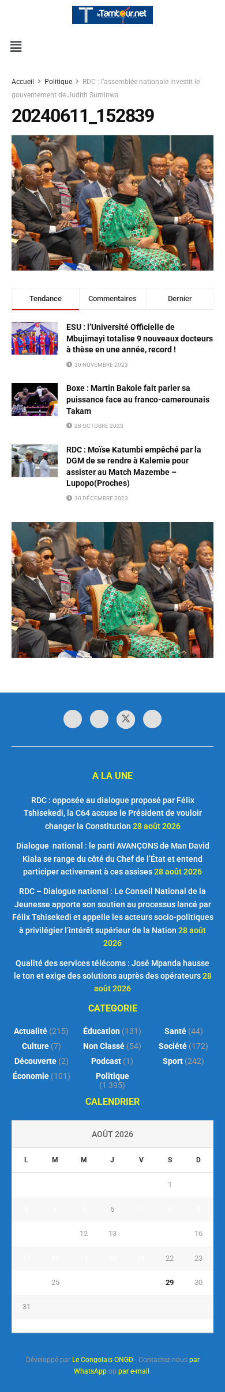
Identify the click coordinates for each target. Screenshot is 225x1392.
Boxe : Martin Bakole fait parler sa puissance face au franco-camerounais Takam (137, 399)
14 (141, 1233)
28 (141, 1282)
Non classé (104, 1046)
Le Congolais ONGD (102, 1360)
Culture (35, 1046)
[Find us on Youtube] (152, 719)
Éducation (101, 1031)
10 (26, 1233)
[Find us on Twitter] (126, 719)
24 (26, 1282)
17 (26, 1258)
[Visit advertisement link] (112, 589)
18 (55, 1258)
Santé (175, 1031)
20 (112, 1258)
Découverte (35, 1061)
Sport (173, 1061)
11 (55, 1233)
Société (173, 1046)
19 (84, 1258)
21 (141, 1258)
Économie (31, 1076)
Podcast (106, 1061)
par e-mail (133, 1371)
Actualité (30, 1031)
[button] (15, 47)
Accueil (24, 82)
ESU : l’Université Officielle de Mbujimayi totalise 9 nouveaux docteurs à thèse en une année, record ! (139, 338)
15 (170, 1233)
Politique (58, 82)
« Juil (109, 1325)
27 (112, 1282)
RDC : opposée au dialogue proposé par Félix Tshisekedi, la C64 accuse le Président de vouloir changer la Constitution (113, 813)
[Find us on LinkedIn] (99, 719)
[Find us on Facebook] (72, 719)
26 (84, 1282)
